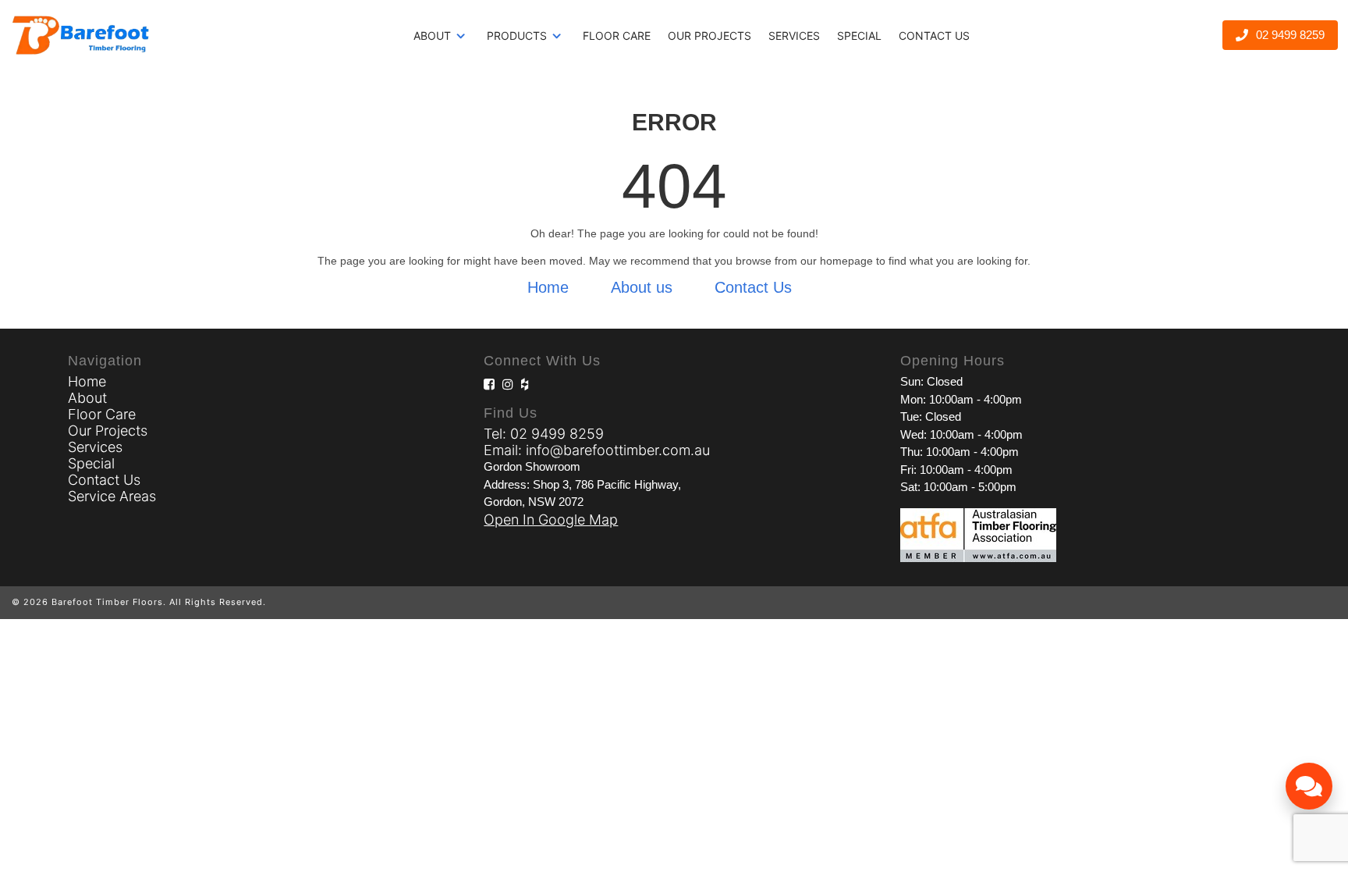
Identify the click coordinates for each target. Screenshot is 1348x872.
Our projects (709, 35)
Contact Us (934, 35)
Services (794, 35)
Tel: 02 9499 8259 (544, 433)
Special (859, 35)
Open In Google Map (551, 519)
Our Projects (107, 430)
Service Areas (112, 496)
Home (548, 287)
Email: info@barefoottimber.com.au (597, 450)
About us (641, 287)
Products (517, 35)
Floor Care (617, 35)
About (432, 35)
